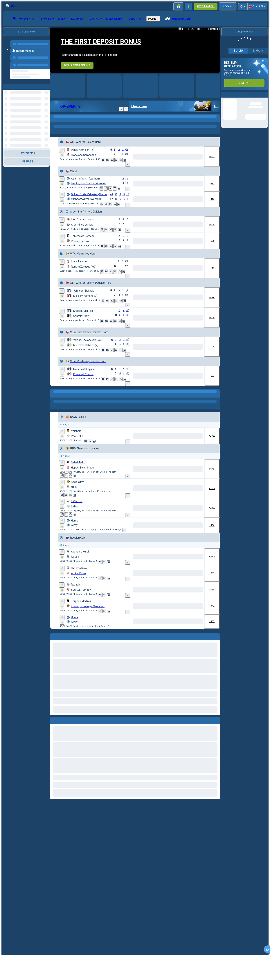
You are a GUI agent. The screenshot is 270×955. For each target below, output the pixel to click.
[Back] (121, 109)
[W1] (169, 154)
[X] (183, 222)
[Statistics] (112, 160)
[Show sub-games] (158, 160)
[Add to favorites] (62, 155)
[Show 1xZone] (107, 160)
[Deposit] (188, 6)
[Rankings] (125, 160)
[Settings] (242, 6)
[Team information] (118, 186)
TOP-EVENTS (69, 106)
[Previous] (45, 62)
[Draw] (121, 160)
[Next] (126, 109)
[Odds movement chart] (116, 160)
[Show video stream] (103, 160)
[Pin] (61, 150)
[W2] (197, 154)
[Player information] (129, 160)
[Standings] (114, 186)
